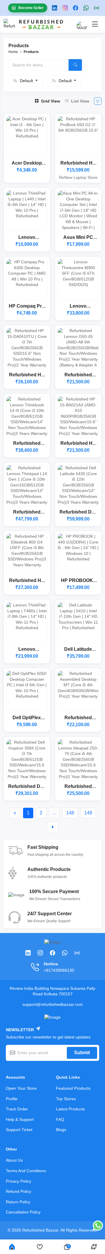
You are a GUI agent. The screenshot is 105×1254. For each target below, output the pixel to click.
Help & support (20, 1119)
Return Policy (18, 1202)
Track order (17, 1109)
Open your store (21, 1088)
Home (13, 52)
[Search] (75, 65)
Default (27, 80)
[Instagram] (66, 8)
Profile (12, 1098)
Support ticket (19, 1129)
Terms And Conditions (26, 1170)
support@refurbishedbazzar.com (52, 1004)
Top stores (66, 1098)
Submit (82, 1052)
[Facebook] (76, 8)
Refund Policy (18, 1191)
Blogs (61, 1129)
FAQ (60, 1119)
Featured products (73, 1088)
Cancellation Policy (23, 1212)
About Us (14, 1160)
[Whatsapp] (87, 8)
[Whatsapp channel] (98, 8)
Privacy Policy (18, 1181)
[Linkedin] (56, 8)
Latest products (70, 1109)
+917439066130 (59, 970)
